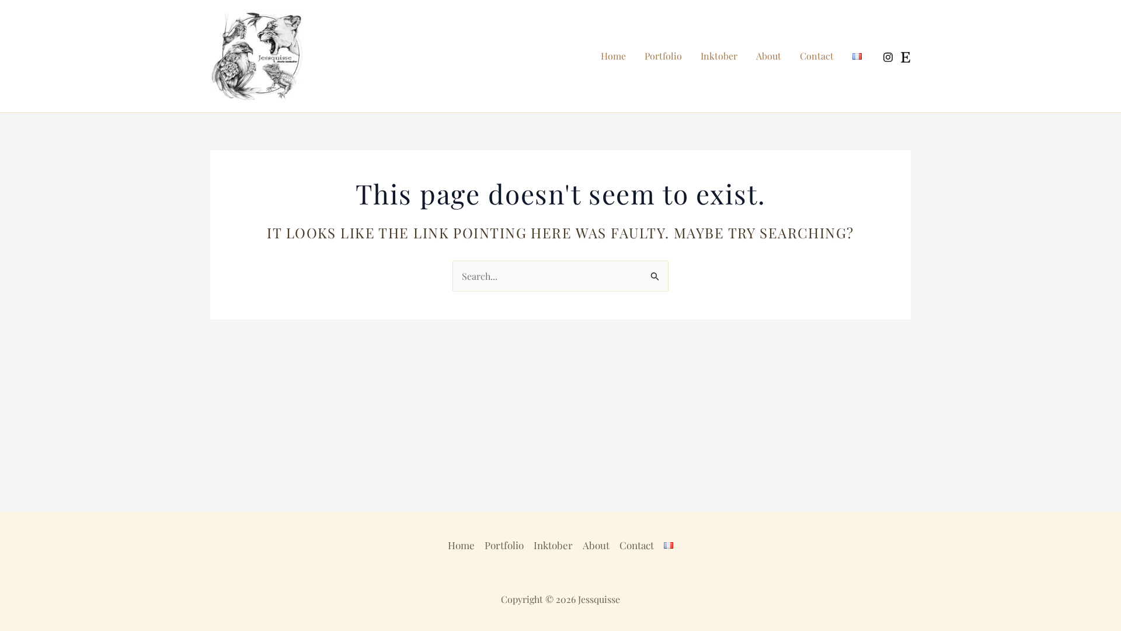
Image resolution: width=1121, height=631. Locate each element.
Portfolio (663, 56)
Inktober (719, 56)
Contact (817, 56)
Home (613, 56)
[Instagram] (888, 57)
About (768, 56)
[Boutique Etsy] (905, 57)
